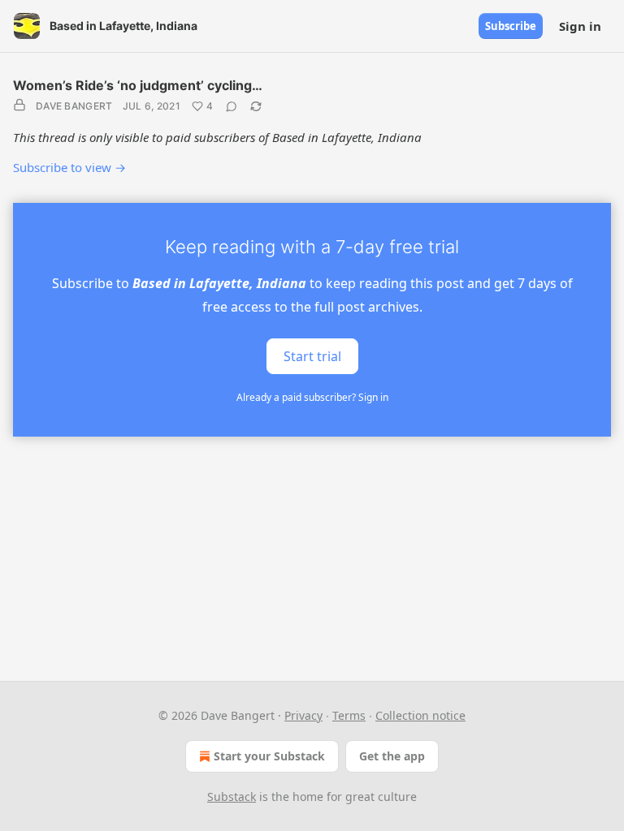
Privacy (303, 715)
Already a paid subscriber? (312, 397)
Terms (349, 715)
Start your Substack (269, 756)
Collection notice (420, 715)
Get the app (392, 756)
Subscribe (510, 26)
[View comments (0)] (231, 106)
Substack (231, 796)
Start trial (312, 355)
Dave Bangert (74, 106)
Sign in (580, 26)
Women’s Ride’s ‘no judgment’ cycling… (137, 85)
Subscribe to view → (69, 167)
